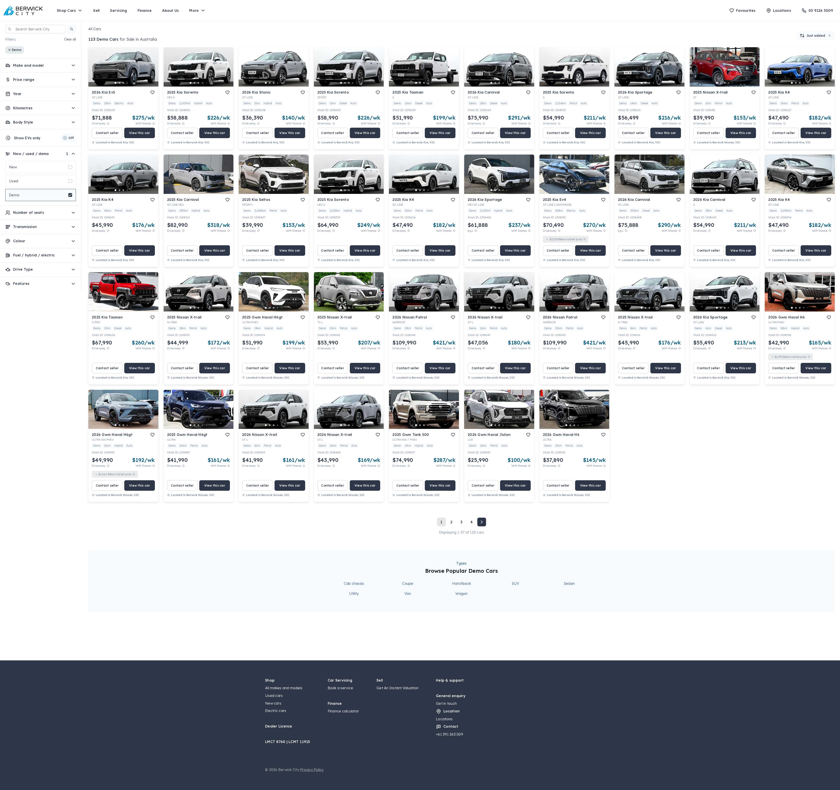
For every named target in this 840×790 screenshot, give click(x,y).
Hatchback (461, 583)
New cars (273, 703)
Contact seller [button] (107, 133)
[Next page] (481, 522)
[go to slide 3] (123, 83)
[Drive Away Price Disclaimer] (108, 123)
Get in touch (446, 703)
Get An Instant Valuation (397, 688)
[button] (71, 29)
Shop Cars (66, 10)
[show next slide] (151, 70)
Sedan (569, 583)
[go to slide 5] (131, 83)
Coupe (407, 583)
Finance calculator (343, 711)
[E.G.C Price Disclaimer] (475, 230)
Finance (145, 10)
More (194, 10)
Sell (96, 10)
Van (407, 593)
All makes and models (283, 688)
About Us (170, 10)
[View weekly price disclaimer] (153, 123)
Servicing (118, 10)
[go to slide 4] (127, 83)
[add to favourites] (152, 92)
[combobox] (35, 29)
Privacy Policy (312, 769)
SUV (515, 583)
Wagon (461, 593)
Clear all (70, 39)
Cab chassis (354, 583)
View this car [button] (139, 133)
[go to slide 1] (115, 83)
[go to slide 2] (119, 83)
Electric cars (275, 710)
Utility (354, 593)
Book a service (340, 688)
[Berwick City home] (23, 10)
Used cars (274, 695)
